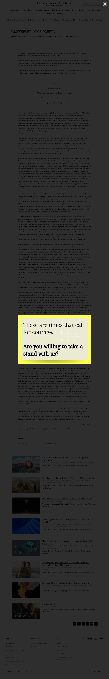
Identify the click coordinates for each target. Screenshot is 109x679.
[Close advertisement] (105, 4)
